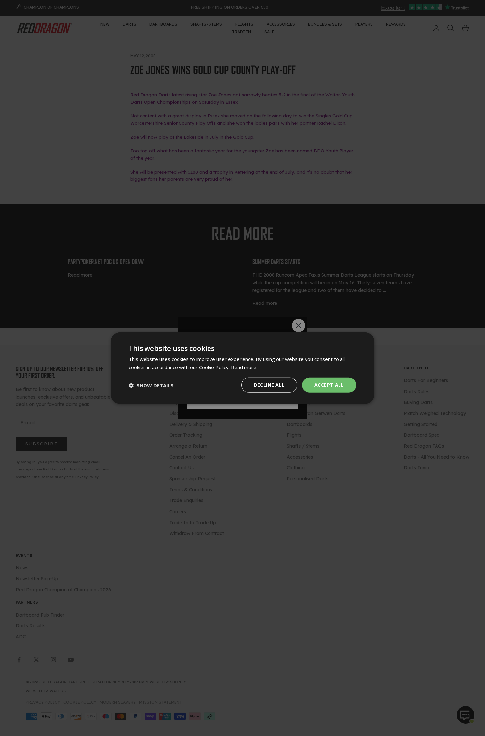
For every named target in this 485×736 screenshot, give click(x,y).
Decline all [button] (269, 385)
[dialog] (242, 368)
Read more (243, 367)
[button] (151, 385)
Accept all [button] (329, 385)
